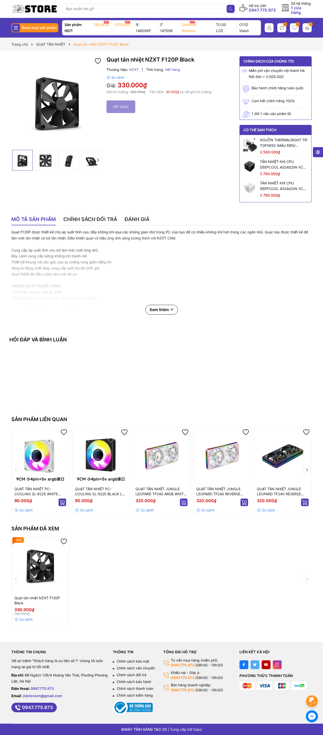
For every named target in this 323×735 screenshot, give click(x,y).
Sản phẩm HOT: (73, 27)
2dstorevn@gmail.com (42, 696)
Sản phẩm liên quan (39, 419)
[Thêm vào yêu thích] (98, 61)
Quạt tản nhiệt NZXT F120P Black (37, 600)
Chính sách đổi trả (131, 675)
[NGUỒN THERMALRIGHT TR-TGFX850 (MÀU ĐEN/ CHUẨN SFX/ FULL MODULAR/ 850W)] (249, 144)
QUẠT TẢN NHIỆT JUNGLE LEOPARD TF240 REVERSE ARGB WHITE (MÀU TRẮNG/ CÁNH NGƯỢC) (219, 492)
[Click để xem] (57, 102)
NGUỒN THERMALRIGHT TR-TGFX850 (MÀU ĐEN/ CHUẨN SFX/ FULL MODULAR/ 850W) (284, 143)
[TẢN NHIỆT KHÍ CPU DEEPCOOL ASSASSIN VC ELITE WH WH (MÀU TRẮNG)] (249, 188)
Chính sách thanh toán (135, 688)
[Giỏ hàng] (307, 27)
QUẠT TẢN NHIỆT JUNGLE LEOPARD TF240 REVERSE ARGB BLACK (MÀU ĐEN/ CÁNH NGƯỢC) (279, 492)
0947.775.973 (262, 10)
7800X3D (101, 24)
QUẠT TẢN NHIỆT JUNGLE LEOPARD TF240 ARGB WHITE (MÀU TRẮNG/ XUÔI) (161, 492)
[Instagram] (277, 664)
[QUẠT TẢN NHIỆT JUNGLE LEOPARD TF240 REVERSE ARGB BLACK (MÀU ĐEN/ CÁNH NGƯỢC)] (282, 455)
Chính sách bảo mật (133, 661)
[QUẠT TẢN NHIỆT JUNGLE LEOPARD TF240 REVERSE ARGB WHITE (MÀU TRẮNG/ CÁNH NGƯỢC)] (222, 455)
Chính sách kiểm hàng (135, 695)
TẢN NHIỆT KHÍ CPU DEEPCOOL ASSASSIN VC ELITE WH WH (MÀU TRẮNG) (283, 186)
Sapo (197, 729)
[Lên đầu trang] (312, 687)
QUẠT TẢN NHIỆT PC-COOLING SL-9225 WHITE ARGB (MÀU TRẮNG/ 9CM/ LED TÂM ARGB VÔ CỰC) (40, 492)
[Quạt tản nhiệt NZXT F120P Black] (40, 565)
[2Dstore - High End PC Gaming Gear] (35, 8)
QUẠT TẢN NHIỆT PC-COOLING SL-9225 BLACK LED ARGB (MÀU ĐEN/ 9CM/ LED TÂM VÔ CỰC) (101, 492)
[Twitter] (255, 664)
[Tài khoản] (269, 27)
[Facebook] (243, 664)
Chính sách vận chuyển (136, 668)
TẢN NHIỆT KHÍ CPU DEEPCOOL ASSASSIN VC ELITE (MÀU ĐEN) (281, 164)
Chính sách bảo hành (134, 681)
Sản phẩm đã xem (35, 529)
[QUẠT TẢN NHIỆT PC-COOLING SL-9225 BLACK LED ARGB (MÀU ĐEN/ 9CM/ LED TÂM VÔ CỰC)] (100, 455)
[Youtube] (266, 664)
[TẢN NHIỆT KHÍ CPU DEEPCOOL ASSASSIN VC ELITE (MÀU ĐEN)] (249, 166)
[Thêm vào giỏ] (62, 502)
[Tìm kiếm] (231, 9)
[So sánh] (115, 77)
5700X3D (122, 24)
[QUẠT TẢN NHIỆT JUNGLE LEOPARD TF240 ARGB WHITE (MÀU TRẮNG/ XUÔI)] (161, 455)
